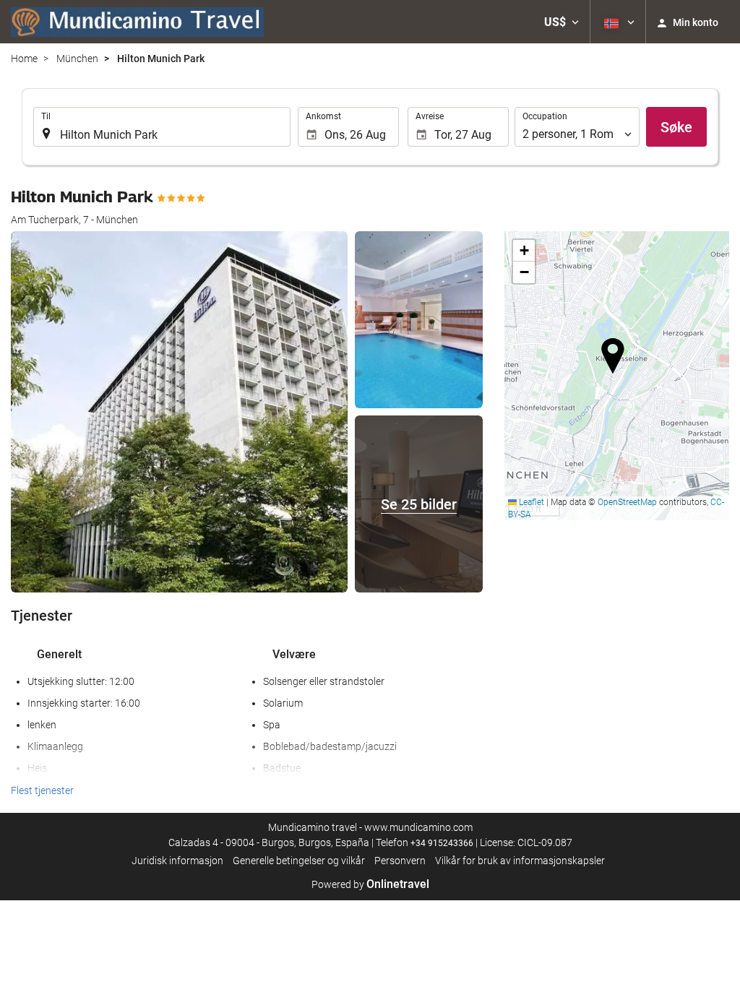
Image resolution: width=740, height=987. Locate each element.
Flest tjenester (42, 790)
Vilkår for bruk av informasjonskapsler (520, 860)
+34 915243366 (441, 843)
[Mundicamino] (137, 21)
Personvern (400, 860)
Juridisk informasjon (177, 860)
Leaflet (530, 502)
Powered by (370, 884)
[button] (561, 21)
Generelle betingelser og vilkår (299, 860)
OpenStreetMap (627, 502)
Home (24, 58)
